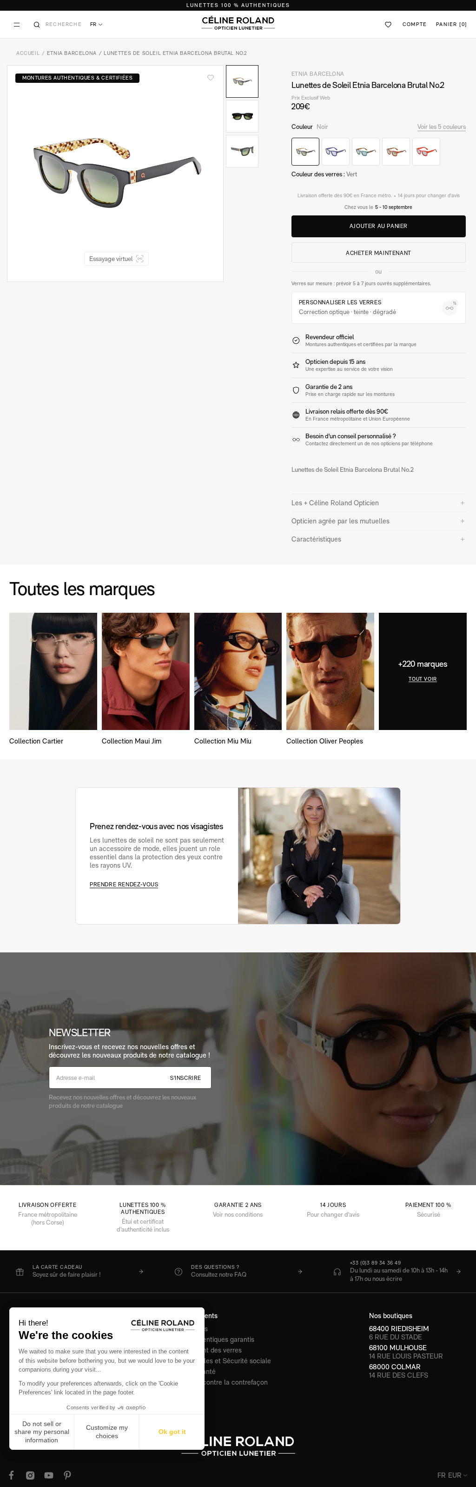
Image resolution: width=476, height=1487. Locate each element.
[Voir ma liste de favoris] (388, 24)
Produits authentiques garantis (208, 1339)
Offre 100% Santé (189, 1371)
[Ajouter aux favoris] (210, 78)
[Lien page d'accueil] (238, 22)
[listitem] (79, 1271)
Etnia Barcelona (72, 53)
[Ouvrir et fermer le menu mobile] (16, 24)
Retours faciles (185, 1329)
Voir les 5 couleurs (441, 126)
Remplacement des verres (202, 1350)
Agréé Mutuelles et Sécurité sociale (217, 1361)
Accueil (28, 53)
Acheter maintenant (378, 253)
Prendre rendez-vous (124, 884)
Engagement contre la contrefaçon (215, 1382)
